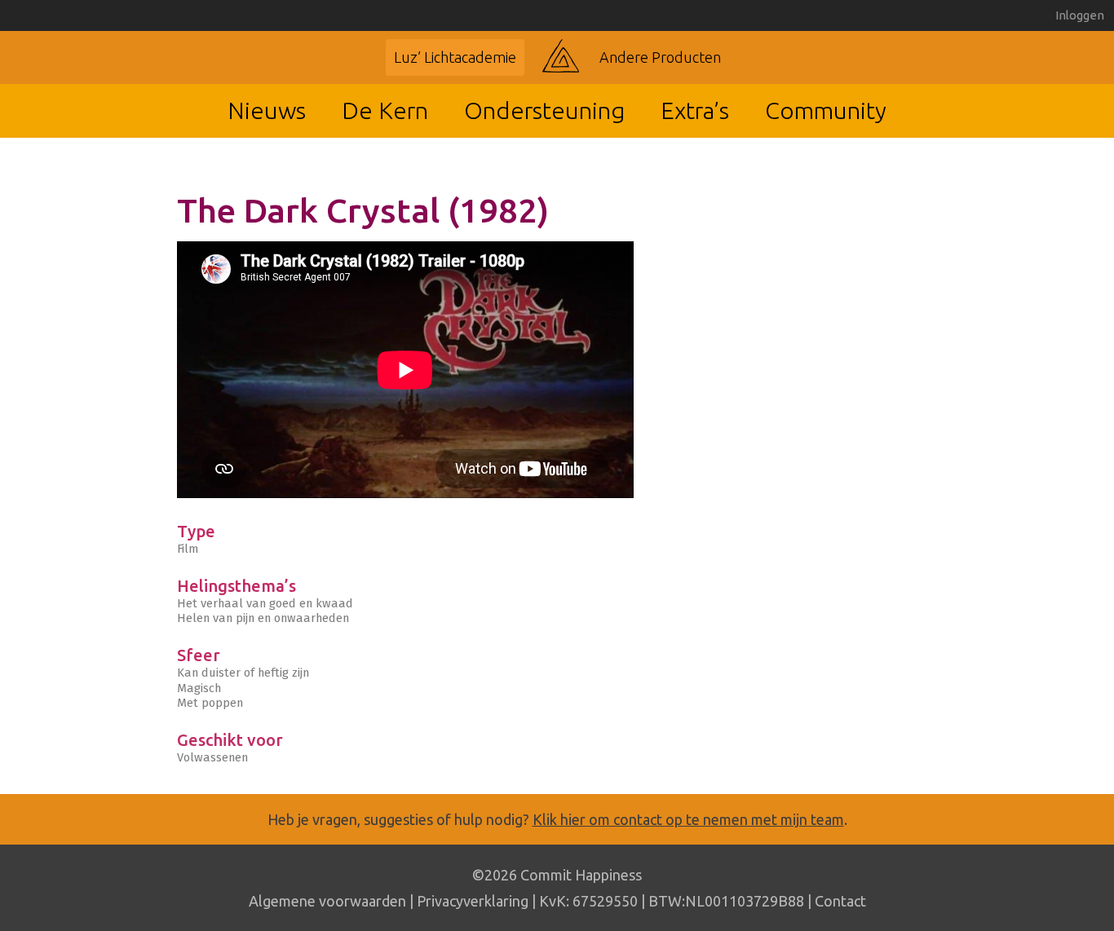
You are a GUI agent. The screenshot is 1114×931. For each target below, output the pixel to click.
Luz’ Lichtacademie (455, 57)
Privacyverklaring (472, 901)
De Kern (385, 110)
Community (825, 110)
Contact (840, 901)
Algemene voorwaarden (327, 901)
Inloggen (1079, 15)
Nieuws (267, 110)
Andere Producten (660, 57)
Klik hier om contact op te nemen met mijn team (688, 819)
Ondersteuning (544, 110)
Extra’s (695, 110)
